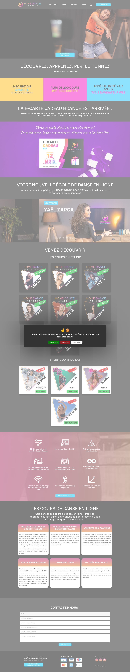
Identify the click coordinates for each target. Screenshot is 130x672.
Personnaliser (76, 342)
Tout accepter (53, 342)
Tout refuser (65, 342)
